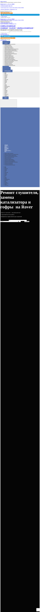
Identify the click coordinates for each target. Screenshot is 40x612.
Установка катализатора (9, 64)
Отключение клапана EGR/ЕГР (10, 59)
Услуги (6, 43)
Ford (5, 78)
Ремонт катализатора (8, 51)
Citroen (6, 75)
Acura (6, 71)
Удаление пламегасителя (9, 55)
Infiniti (6, 82)
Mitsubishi (6, 87)
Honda (6, 80)
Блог (5, 97)
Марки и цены (7, 70)
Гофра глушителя (3, 1)
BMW (5, 73)
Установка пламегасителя (9, 56)
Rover (6, 93)
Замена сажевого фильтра (9, 58)
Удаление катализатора (9, 62)
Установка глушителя (8, 63)
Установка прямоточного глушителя (11, 53)
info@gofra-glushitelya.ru (4, 34)
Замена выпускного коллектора (10, 44)
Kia (5, 83)
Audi (5, 72)
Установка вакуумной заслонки (10, 65)
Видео (5, 149)
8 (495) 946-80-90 (3, 40)
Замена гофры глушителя (8, 153)
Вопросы (6, 147)
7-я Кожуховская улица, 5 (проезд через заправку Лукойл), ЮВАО (12, 7)
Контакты (6, 148)
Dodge (6, 77)
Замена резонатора (8, 54)
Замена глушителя (8, 45)
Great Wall (6, 79)
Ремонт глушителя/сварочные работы (11, 50)
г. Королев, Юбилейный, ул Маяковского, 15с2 (8, 9)
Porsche (6, 91)
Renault (6, 92)
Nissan (6, 88)
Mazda (6, 85)
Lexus (6, 84)
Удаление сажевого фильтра (9, 57)
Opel (5, 89)
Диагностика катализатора (9, 61)
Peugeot (6, 90)
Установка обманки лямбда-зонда (10, 49)
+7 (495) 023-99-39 (3, 16)
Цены (5, 146)
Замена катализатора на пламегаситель (11, 154)
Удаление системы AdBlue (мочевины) (11, 60)
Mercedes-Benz (7, 86)
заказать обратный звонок (6, 13)
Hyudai (6, 81)
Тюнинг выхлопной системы (9, 52)
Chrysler (6, 76)
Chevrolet (6, 74)
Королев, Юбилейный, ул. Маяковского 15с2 (8, 23)
